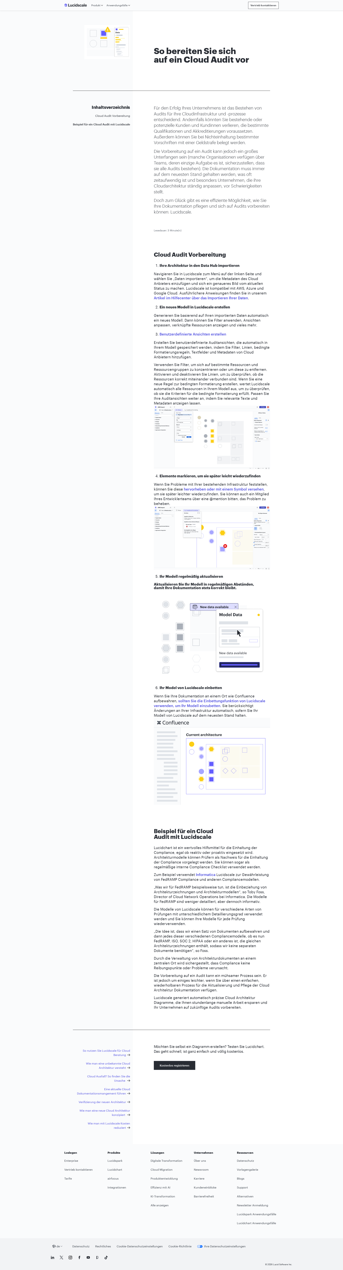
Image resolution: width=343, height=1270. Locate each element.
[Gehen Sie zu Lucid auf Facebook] (79, 1257)
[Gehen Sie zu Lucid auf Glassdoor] (97, 1257)
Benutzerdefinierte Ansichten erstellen (193, 334)
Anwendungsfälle (117, 5)
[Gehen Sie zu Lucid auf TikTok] (106, 1257)
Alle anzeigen (160, 1205)
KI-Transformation (163, 1196)
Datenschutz (245, 1160)
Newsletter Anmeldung (252, 1205)
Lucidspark (115, 1160)
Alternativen (245, 1196)
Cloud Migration (162, 1169)
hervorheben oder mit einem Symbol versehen (224, 489)
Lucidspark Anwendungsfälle (256, 1214)
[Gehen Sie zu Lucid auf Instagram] (70, 1257)
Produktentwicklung (164, 1178)
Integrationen (117, 1187)
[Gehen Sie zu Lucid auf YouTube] (88, 1257)
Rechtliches (103, 1246)
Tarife (68, 1178)
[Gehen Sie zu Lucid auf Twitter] (61, 1257)
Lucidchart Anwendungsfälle (256, 1223)
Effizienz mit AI (160, 1187)
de (58, 1246)
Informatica (205, 874)
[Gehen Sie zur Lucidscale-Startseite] (77, 5)
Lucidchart (115, 1169)
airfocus (113, 1178)
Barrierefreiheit (204, 1196)
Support (242, 1187)
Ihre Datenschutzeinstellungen (225, 1246)
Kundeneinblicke (205, 1187)
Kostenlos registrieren (174, 1065)
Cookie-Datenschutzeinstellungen (140, 1246)
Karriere (199, 1178)
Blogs (240, 1178)
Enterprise (71, 1160)
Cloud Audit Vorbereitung (112, 115)
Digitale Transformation (166, 1160)
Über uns (200, 1160)
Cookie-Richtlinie (180, 1246)
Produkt (95, 5)
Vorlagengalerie (247, 1169)
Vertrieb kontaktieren (263, 5)
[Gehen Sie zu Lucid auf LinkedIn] (52, 1257)
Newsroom (201, 1169)
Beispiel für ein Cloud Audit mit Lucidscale (101, 124)
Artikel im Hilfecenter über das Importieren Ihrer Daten (201, 298)
